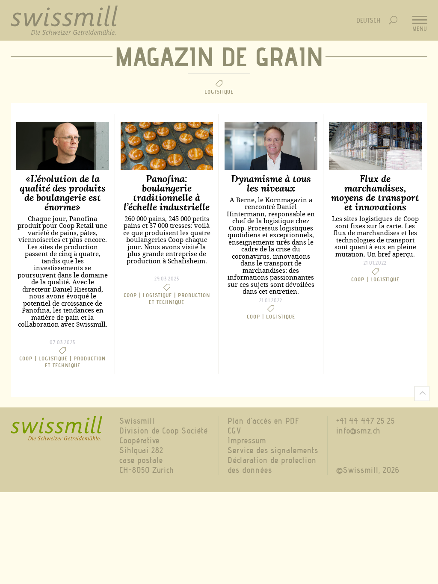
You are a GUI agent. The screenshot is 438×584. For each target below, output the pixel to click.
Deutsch (368, 20)
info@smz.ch (358, 431)
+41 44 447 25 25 (365, 421)
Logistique (280, 316)
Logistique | (56, 358)
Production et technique (75, 362)
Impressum (247, 440)
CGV (234, 431)
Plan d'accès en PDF (263, 421)
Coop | (28, 358)
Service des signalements (273, 450)
